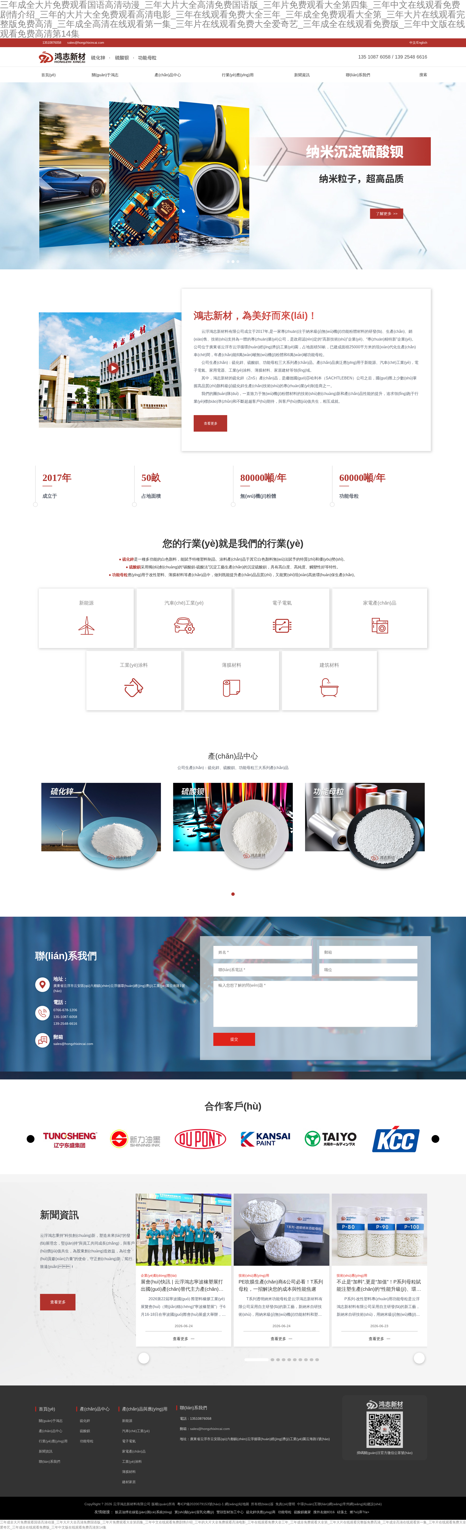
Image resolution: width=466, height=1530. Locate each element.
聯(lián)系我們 (49, 1461)
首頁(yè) (47, 1409)
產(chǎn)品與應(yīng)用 (144, 1409)
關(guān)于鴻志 (51, 1421)
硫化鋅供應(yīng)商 (260, 1512)
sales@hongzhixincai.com (85, 42)
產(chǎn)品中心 (50, 1431)
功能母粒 (86, 1441)
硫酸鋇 (85, 1431)
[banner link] (233, 175)
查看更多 (210, 423)
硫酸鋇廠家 (302, 1512)
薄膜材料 (129, 1472)
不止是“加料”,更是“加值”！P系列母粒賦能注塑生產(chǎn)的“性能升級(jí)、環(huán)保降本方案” (379, 1289)
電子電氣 (129, 1441)
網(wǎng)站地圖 (237, 1504)
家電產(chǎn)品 (134, 1451)
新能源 (127, 1421)
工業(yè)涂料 (132, 1461)
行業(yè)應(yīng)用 (53, 1441)
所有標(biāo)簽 (262, 1504)
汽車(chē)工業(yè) (136, 1431)
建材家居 (129, 1482)
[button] (228, 261)
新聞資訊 (45, 1451)
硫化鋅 (85, 1421)
